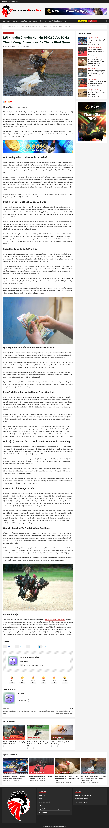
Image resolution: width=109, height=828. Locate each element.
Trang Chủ (42, 795)
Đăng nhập (82, 21)
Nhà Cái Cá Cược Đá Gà (20, 21)
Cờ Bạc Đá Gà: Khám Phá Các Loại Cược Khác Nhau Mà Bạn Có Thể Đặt (37, 744)
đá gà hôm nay (43, 812)
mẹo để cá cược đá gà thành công (55, 620)
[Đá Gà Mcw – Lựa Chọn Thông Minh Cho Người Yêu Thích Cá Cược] (15, 766)
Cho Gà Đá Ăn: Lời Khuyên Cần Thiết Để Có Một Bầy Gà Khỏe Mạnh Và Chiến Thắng (82, 61)
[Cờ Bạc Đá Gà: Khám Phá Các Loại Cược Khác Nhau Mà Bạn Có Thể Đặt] (38, 732)
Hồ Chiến (7, 46)
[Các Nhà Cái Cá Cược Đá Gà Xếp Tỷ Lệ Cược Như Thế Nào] (14, 732)
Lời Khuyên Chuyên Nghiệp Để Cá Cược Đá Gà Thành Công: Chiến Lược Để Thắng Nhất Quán (82, 72)
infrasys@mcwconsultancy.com (33, 665)
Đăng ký (92, 21)
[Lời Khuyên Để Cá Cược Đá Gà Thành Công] (62, 732)
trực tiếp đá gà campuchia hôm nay (49, 809)
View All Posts (22, 700)
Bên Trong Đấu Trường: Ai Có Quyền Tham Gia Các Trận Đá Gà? (82, 51)
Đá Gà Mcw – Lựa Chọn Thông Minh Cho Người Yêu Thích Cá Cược (82, 41)
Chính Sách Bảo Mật (44, 802)
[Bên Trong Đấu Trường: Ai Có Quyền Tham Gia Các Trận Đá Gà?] (41, 766)
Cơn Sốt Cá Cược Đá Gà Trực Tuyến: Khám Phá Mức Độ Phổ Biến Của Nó (82, 93)
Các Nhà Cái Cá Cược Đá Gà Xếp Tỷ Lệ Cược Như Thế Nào (82, 82)
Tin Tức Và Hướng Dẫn (55, 21)
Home (3, 21)
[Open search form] (106, 21)
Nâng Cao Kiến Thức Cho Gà (37, 21)
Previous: (19, 711)
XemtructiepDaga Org (60, 826)
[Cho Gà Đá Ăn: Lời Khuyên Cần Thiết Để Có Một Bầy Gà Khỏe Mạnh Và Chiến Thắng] (67, 766)
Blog (9, 21)
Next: (56, 711)
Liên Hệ (67, 21)
